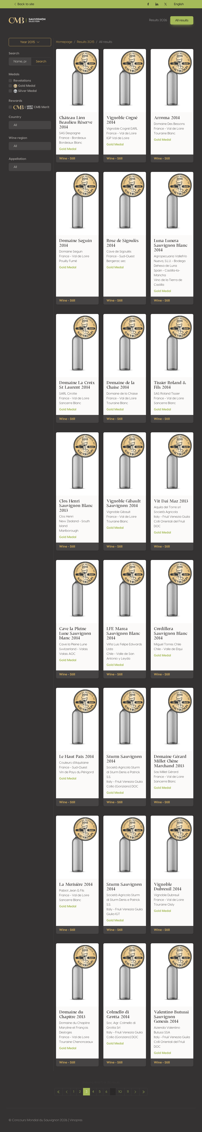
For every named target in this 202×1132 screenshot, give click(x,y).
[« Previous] (58, 1091)
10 (120, 1091)
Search (14, 53)
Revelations (22, 80)
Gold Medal (26, 85)
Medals (14, 74)
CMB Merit (41, 107)
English (179, 4)
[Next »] (135, 1091)
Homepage (64, 41)
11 (128, 1091)
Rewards (15, 100)
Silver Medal (27, 90)
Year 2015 (27, 42)
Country (15, 117)
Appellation (17, 158)
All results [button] (181, 20)
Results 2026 (158, 20)
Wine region (18, 137)
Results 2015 (85, 41)
